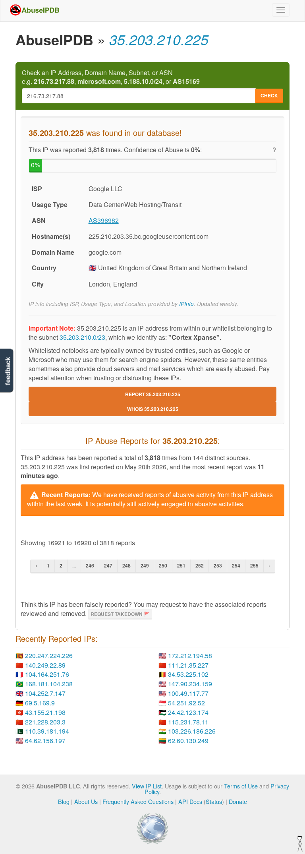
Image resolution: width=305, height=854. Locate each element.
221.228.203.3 (45, 721)
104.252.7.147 (45, 693)
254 (236, 565)
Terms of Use (241, 786)
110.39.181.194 (47, 731)
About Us (86, 801)
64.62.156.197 (45, 740)
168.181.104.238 (49, 683)
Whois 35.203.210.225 (152, 408)
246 (90, 565)
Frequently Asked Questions (138, 801)
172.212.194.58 (190, 655)
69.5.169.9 (40, 702)
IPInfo (186, 304)
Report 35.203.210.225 (152, 394)
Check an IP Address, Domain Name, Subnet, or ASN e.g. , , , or (111, 77)
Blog (63, 801)
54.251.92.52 (186, 702)
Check (269, 95)
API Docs (190, 801)
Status (214, 801)
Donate (238, 801)
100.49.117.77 (188, 693)
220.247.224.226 (49, 655)
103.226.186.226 (192, 731)
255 (254, 565)
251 (181, 565)
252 (199, 565)
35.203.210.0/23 (82, 337)
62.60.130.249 (188, 740)
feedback (8, 371)
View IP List (147, 786)
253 (218, 565)
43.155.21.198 (45, 712)
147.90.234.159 (190, 683)
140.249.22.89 (45, 665)
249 (145, 565)
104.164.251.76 (47, 674)
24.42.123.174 (188, 712)
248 (126, 565)
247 (108, 565)
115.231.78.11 (188, 721)
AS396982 (104, 220)
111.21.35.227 (188, 665)
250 (163, 565)
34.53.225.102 (188, 674)
